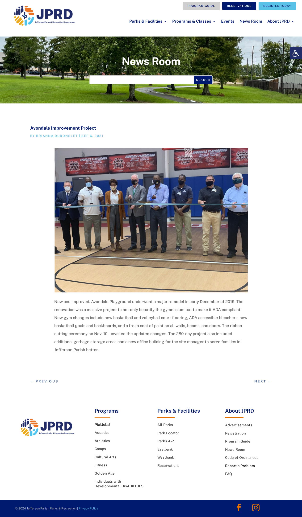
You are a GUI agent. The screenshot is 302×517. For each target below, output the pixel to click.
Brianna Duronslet (57, 136)
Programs (106, 411)
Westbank (165, 457)
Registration (235, 433)
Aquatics (102, 433)
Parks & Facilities (145, 22)
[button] (296, 53)
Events (227, 22)
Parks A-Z (165, 441)
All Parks (165, 425)
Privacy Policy (88, 508)
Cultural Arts (105, 457)
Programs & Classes (191, 22)
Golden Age (105, 473)
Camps (100, 449)
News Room (250, 22)
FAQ (228, 474)
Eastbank (165, 449)
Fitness (101, 465)
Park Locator (168, 433)
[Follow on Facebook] (238, 507)
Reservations (239, 6)
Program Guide (201, 6)
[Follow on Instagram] (255, 507)
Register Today (277, 6)
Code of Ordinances (241, 457)
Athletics (102, 441)
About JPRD (278, 22)
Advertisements (238, 425)
